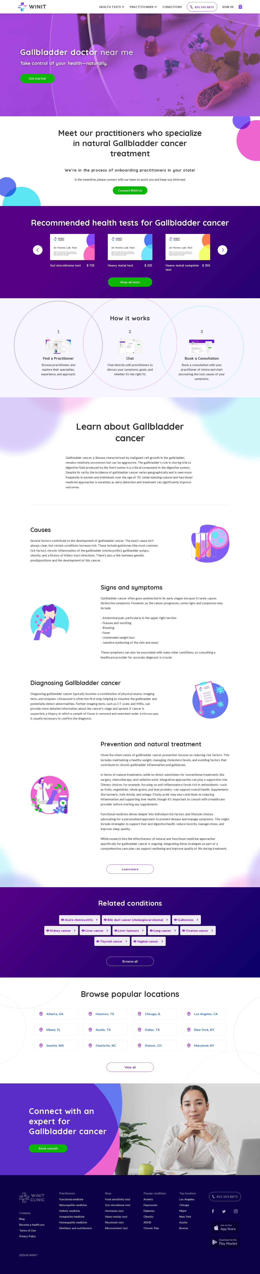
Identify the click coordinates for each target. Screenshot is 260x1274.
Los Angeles (186, 1199)
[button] (38, 250)
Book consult (48, 1148)
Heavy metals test (116, 1216)
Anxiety (148, 1199)
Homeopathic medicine (73, 1222)
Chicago (184, 1205)
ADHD (147, 1222)
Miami (182, 1210)
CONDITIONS (172, 6)
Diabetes (149, 1210)
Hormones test (114, 1210)
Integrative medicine (71, 1216)
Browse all (130, 961)
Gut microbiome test (117, 1205)
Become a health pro (31, 1224)
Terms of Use (27, 1230)
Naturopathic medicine (73, 1205)
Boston (183, 1228)
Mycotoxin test (114, 1222)
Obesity (148, 1216)
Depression (150, 1205)
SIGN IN (227, 6)
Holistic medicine (69, 1210)
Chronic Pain (151, 1228)
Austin (183, 1222)
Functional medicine (71, 1199)
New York (185, 1216)
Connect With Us (130, 190)
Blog (22, 1218)
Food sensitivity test (117, 1199)
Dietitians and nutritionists (75, 1228)
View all (130, 1067)
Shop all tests (130, 282)
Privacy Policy (27, 1236)
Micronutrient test (116, 1228)
